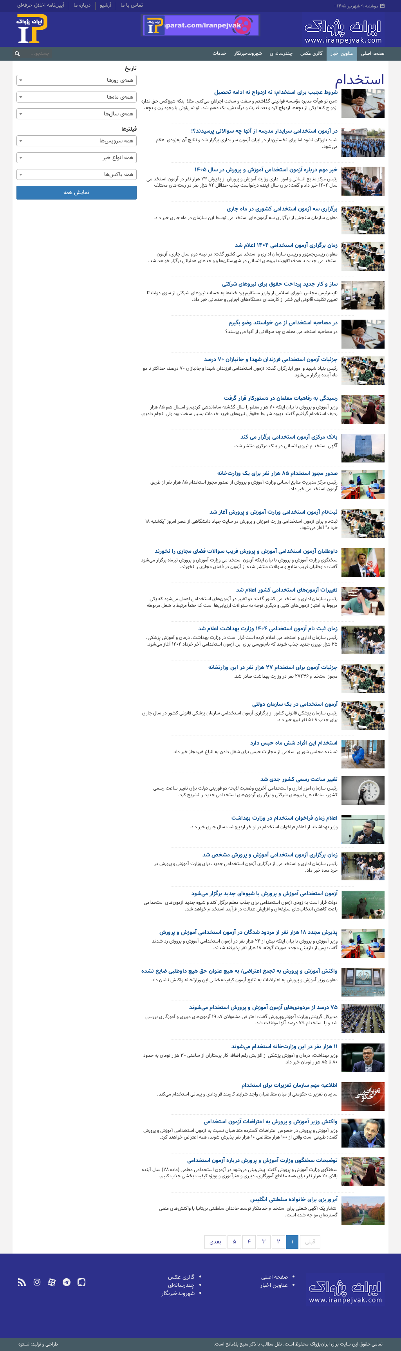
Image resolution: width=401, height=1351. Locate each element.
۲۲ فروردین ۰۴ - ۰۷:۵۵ (315, 838)
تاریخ (131, 69)
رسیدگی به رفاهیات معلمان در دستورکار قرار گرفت (281, 399)
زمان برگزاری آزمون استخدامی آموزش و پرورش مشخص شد (270, 856)
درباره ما (82, 6)
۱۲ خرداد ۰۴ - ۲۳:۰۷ (317, 577)
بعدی (215, 1242)
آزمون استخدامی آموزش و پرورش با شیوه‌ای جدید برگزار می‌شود (264, 894)
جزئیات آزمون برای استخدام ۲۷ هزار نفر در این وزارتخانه (273, 668)
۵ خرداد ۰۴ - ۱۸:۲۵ (318, 687)
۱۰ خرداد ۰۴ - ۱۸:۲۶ (318, 654)
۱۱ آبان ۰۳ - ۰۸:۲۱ (319, 1147)
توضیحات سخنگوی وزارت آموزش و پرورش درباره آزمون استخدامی (262, 1161)
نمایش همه (76, 192)
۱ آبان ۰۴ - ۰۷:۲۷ (320, 343)
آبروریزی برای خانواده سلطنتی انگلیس (294, 1200)
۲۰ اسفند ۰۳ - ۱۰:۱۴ (317, 919)
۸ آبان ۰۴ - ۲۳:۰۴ (319, 310)
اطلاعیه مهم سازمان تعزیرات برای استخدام (290, 1086)
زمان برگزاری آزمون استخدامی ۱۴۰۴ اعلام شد (286, 246)
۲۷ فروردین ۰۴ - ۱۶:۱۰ (316, 805)
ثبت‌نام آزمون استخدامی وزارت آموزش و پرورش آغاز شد (274, 513)
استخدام (360, 80)
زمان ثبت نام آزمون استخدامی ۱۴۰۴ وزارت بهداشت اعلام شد (268, 629)
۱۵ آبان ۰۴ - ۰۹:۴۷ (318, 271)
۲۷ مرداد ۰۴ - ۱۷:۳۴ (318, 424)
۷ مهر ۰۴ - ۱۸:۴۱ (320, 385)
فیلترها (129, 129)
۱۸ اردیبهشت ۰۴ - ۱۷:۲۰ (314, 730)
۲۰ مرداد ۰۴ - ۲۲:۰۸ (318, 457)
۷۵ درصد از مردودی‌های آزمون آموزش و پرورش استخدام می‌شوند (263, 1008)
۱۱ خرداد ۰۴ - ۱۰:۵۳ (318, 616)
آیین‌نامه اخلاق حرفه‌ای (40, 6)
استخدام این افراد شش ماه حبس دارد (294, 744)
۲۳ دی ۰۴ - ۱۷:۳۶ (319, 229)
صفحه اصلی (373, 54)
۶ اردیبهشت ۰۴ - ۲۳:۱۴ (315, 763)
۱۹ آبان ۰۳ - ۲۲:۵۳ (318, 1034)
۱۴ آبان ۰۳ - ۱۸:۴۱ (319, 1105)
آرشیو (105, 6)
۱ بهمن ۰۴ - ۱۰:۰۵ (319, 196)
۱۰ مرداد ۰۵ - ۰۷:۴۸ (318, 118)
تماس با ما (132, 6)
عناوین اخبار (342, 54)
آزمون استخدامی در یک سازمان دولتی (295, 705)
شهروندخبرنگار (248, 54)
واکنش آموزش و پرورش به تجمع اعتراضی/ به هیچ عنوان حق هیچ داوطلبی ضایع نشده (239, 972)
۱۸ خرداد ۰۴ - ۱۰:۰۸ (318, 538)
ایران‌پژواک (324, 29)
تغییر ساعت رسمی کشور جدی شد (299, 780)
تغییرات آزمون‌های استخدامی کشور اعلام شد (287, 591)
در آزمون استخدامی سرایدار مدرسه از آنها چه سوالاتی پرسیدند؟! (264, 132)
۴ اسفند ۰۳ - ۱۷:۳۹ (318, 958)
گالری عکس (311, 54)
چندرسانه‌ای (281, 54)
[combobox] (76, 80)
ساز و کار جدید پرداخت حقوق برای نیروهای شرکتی (280, 285)
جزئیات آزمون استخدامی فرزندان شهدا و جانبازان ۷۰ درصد (271, 360)
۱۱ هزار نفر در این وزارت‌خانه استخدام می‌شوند (284, 1047)
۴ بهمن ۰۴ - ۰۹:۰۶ (319, 157)
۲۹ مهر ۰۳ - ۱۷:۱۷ (319, 1187)
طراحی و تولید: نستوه (38, 1344)
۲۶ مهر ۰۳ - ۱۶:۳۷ (319, 1225)
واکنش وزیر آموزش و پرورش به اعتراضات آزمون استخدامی (271, 1122)
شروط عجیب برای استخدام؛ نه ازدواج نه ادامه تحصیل (276, 93)
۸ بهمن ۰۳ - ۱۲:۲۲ (318, 991)
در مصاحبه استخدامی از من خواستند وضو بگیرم (283, 323)
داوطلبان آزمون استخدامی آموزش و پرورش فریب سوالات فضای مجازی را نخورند (246, 552)
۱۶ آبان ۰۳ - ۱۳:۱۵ (319, 1072)
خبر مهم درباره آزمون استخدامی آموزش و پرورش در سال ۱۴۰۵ (266, 170)
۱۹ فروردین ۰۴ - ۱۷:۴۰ (316, 881)
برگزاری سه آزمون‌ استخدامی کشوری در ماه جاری (282, 210)
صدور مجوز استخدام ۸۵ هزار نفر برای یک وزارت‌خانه (277, 474)
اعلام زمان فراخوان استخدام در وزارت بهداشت (284, 819)
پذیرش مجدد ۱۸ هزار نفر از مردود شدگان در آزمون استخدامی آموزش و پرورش (248, 933)
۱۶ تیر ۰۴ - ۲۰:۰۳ (320, 499)
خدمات (219, 54)
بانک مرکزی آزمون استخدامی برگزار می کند (289, 438)
